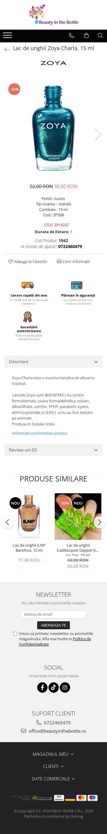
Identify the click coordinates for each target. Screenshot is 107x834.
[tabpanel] (53, 128)
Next (98, 134)
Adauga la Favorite (30, 261)
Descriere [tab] (18, 361)
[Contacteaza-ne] (71, 35)
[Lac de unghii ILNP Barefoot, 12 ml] (29, 516)
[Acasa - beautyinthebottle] (53, 14)
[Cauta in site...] (100, 35)
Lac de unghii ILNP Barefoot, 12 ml (29, 548)
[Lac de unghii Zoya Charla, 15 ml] (53, 128)
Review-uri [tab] (23, 450)
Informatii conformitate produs (39, 433)
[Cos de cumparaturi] (86, 35)
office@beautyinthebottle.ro (57, 731)
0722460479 (57, 723)
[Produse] (8, 37)
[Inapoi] (4, 50)
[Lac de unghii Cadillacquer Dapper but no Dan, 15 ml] (78, 516)
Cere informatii (75, 261)
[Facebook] (42, 687)
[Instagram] (65, 687)
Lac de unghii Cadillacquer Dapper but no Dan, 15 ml (78, 549)
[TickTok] (53, 687)
